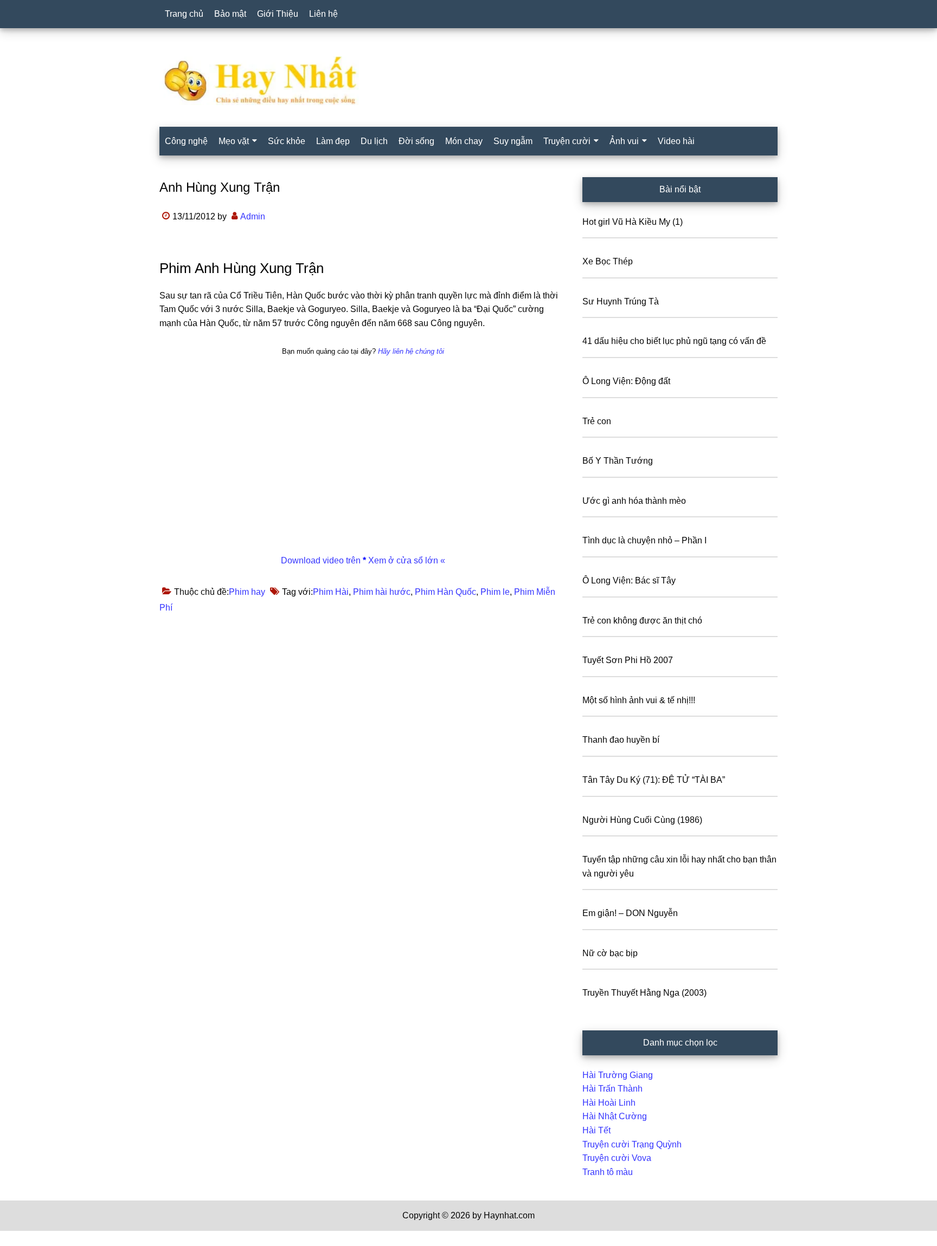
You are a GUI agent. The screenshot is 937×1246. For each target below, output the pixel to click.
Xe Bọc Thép (607, 261)
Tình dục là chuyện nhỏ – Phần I (644, 540)
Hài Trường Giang (617, 1075)
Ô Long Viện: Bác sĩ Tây (629, 580)
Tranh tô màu (607, 1172)
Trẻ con (596, 421)
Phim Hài (331, 591)
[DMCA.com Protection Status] (27, 1238)
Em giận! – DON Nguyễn (630, 913)
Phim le (495, 591)
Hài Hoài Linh (609, 1102)
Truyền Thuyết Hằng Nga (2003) (644, 992)
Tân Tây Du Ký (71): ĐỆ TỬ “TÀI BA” (653, 779)
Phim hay (247, 591)
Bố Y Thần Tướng (617, 460)
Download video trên (322, 560)
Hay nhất (468, 80)
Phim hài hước (381, 591)
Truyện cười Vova (616, 1158)
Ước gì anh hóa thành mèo (634, 500)
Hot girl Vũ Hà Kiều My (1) (632, 221)
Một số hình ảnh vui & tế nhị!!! (638, 700)
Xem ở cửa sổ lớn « (405, 560)
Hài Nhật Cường (614, 1116)
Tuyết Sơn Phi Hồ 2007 (627, 660)
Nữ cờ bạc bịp (610, 953)
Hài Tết (596, 1130)
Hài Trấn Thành (612, 1088)
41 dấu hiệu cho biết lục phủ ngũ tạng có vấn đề (674, 341)
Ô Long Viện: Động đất (626, 381)
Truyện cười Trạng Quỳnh (632, 1144)
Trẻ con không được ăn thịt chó (642, 620)
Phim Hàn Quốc (445, 591)
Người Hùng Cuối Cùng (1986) (642, 820)
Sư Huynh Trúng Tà (620, 301)
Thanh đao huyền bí (620, 739)
